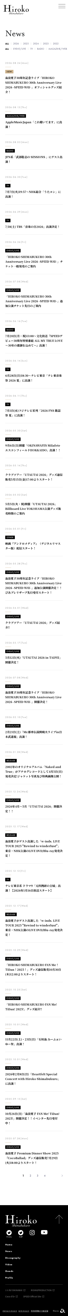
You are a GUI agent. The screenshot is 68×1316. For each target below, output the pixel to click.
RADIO (40, 48)
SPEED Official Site (32, 1296)
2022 (56, 43)
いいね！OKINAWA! (13, 1290)
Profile (9, 1277)
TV (31, 48)
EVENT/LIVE (19, 48)
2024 (36, 43)
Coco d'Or (10, 1296)
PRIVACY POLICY (10, 1311)
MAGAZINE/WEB (57, 48)
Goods (9, 1271)
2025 (26, 43)
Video (8, 1264)
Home (8, 1244)
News (8, 1251)
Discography (13, 1258)
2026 (16, 43)
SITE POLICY (23, 1311)
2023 (46, 43)
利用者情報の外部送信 (39, 1311)
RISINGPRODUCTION (41, 1290)
